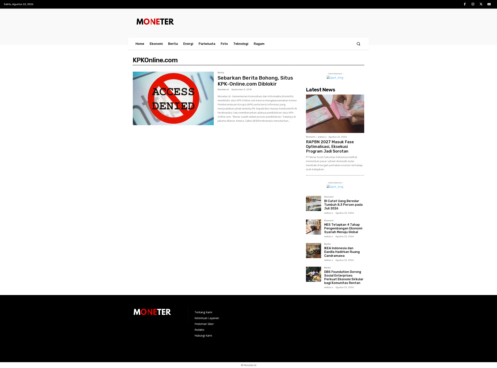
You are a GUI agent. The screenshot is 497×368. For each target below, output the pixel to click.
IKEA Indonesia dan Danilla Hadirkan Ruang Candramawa (342, 251)
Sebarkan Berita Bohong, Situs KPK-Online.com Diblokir (255, 81)
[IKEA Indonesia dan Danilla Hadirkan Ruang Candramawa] (313, 250)
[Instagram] (473, 4)
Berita (221, 73)
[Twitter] (481, 4)
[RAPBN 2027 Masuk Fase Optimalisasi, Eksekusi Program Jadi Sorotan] (335, 114)
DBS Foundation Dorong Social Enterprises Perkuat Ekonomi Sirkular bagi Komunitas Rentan (343, 277)
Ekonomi (310, 137)
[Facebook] (465, 4)
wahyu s (322, 137)
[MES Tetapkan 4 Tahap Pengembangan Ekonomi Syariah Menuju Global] (313, 227)
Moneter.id (223, 89)
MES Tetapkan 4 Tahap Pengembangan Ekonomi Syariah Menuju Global (343, 228)
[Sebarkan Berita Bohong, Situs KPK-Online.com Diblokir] (173, 98)
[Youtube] (489, 4)
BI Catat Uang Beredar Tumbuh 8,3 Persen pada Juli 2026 (343, 204)
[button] (358, 43)
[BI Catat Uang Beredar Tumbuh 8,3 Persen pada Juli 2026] (313, 203)
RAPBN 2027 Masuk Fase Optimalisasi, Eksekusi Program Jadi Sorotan (330, 147)
